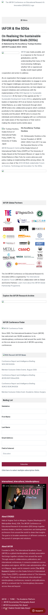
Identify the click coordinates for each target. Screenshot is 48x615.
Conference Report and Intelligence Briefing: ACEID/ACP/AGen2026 (18, 376)
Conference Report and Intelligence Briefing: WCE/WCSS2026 (18, 362)
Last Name (6, 427)
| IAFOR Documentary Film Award (15, 605)
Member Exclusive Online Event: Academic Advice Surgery (24, 392)
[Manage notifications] (6, 609)
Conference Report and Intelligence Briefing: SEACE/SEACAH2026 (18, 385)
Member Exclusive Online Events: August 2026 (19, 370)
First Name (6, 417)
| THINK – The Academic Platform (21, 599)
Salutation (6, 406)
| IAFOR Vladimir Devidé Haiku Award (16, 608)
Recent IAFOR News (17, 355)
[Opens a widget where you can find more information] (38, 611)
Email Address (7, 438)
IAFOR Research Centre (11, 148)
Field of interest (8, 448)
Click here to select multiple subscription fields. (21, 470)
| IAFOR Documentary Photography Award (18, 602)
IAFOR (23, 52)
